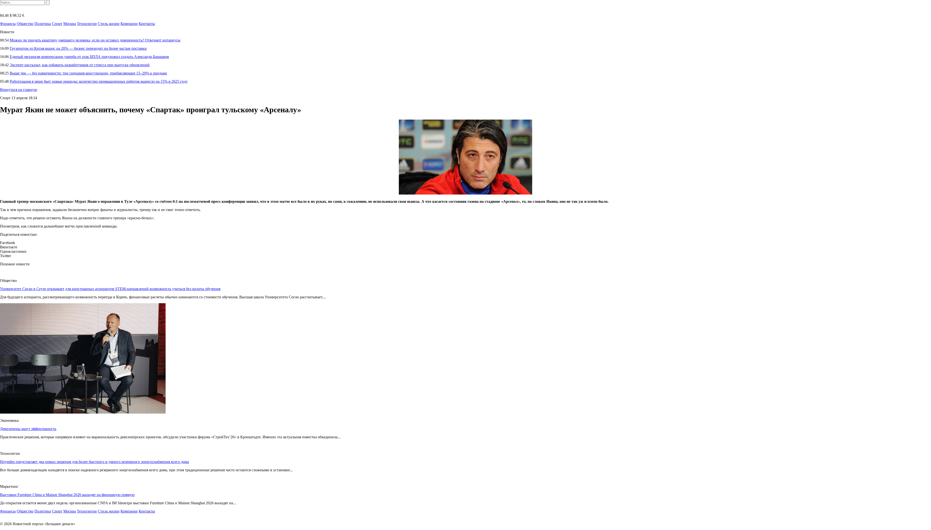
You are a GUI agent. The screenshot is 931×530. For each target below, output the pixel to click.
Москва (69, 24)
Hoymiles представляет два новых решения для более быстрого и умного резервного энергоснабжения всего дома (94, 462)
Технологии (87, 24)
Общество (25, 24)
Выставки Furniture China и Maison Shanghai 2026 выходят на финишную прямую (67, 495)
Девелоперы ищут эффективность (28, 429)
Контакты (147, 24)
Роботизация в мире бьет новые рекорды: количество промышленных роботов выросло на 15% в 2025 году (99, 81)
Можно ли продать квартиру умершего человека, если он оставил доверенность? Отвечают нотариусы (95, 40)
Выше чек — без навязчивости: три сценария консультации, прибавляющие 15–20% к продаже (88, 73)
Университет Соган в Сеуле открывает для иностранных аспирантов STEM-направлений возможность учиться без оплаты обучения (110, 289)
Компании (129, 24)
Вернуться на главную (18, 90)
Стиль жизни (109, 24)
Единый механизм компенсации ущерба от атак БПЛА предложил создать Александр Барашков (89, 57)
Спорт (57, 24)
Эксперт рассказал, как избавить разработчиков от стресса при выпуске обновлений (80, 65)
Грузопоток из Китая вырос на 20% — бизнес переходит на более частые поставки (78, 48)
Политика (42, 24)
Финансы (8, 24)
